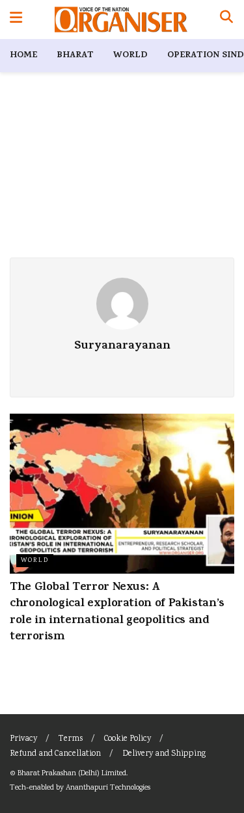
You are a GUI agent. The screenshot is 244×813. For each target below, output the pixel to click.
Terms (71, 739)
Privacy (23, 739)
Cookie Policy (127, 739)
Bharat (75, 55)
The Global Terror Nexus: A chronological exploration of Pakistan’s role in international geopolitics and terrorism (117, 612)
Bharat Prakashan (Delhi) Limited (72, 773)
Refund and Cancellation (55, 754)
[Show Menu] (16, 19)
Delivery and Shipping (164, 754)
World (130, 55)
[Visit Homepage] (121, 20)
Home (23, 55)
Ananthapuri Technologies (108, 787)
